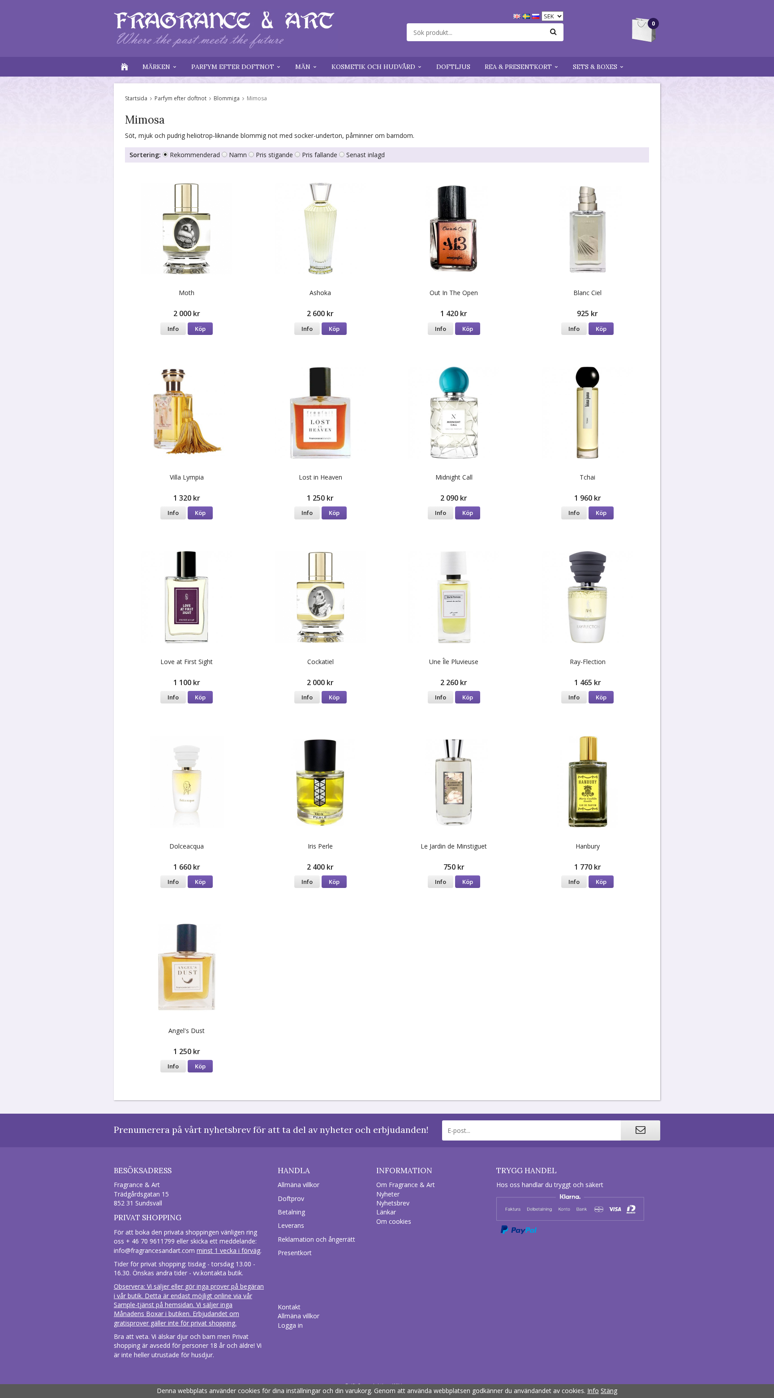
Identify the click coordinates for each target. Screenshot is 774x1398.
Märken (156, 67)
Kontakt (289, 1307)
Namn (238, 154)
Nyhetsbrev (392, 1203)
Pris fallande (319, 154)
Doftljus (453, 67)
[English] (518, 15)
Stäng (609, 1390)
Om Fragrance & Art (405, 1184)
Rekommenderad (195, 154)
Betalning (291, 1212)
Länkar (386, 1212)
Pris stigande (274, 154)
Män (302, 67)
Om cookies (393, 1221)
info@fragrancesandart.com (154, 1250)
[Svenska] (527, 15)
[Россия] (537, 15)
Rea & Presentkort (518, 67)
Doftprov (291, 1198)
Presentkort (295, 1252)
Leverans (291, 1225)
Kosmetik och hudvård (373, 67)
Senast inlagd (365, 154)
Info (173, 329)
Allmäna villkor (298, 1184)
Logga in (290, 1325)
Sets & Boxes (595, 67)
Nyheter (388, 1194)
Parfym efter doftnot (232, 67)
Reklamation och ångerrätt (316, 1239)
